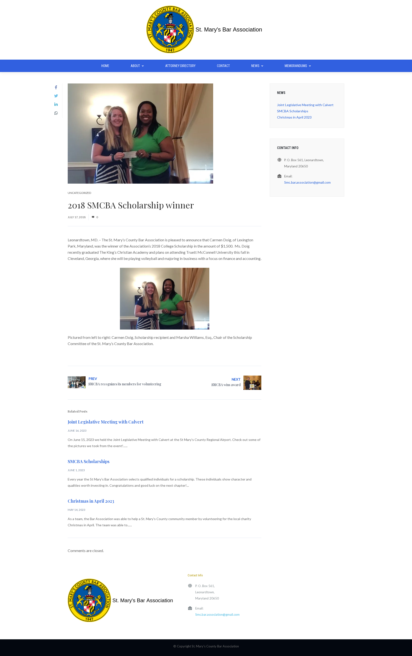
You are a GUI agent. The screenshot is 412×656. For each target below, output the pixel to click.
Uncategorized (79, 193)
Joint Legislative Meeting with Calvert (106, 422)
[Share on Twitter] (56, 96)
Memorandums (296, 66)
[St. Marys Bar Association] (206, 30)
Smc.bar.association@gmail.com (307, 182)
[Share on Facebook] (56, 87)
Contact (223, 66)
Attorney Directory (180, 66)
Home (105, 66)
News (255, 66)
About (135, 66)
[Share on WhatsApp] (56, 113)
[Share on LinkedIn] (56, 104)
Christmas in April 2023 (91, 501)
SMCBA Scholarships (88, 461)
